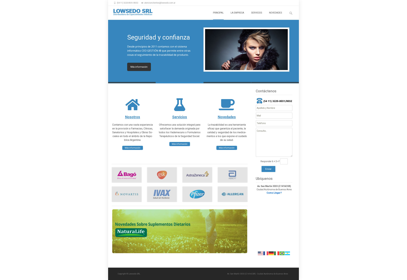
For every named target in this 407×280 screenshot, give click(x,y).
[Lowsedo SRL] (130, 12)
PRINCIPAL (218, 12)
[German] (271, 253)
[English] (260, 253)
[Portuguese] (282, 253)
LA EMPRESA (237, 12)
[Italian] (276, 253)
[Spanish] (287, 253)
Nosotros (132, 117)
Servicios (179, 117)
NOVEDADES (275, 12)
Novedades (227, 117)
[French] (266, 253)
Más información (139, 67)
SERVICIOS (256, 12)
